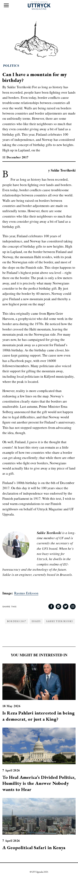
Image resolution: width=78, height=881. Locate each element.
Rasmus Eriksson (26, 593)
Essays (36, 621)
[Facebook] (51, 606)
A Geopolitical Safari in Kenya (33, 847)
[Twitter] (65, 606)
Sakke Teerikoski (59, 621)
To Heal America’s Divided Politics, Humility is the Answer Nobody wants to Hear (39, 783)
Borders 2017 (16, 621)
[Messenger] (58, 606)
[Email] (73, 606)
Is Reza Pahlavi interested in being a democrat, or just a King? (38, 716)
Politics (11, 66)
